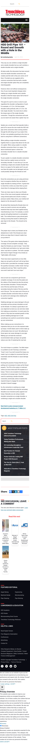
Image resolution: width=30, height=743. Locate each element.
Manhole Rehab (5, 595)
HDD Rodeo (4, 613)
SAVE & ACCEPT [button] (5, 742)
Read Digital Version (7, 631)
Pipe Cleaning (5, 598)
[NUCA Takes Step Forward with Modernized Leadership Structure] (24, 525)
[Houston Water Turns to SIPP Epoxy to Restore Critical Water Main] (5, 525)
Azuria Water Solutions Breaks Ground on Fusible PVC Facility (5, 566)
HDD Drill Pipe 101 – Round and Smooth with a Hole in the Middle (13, 49)
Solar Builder (18, 651)
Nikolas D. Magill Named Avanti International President (15, 539)
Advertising (4, 640)
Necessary (5, 726)
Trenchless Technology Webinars (11, 620)
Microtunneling (19, 595)
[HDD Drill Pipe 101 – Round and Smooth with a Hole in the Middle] (15, 33)
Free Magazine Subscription (9, 634)
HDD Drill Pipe (12, 416)
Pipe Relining (19, 598)
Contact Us (4, 643)
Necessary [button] (3, 724)
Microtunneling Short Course (9, 616)
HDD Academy (5, 610)
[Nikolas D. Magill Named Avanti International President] (15, 525)
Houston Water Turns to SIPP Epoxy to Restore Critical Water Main (5, 538)
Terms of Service (16, 662)
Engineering (18, 592)
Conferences (4, 637)
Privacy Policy (5, 662)
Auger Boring (4, 592)
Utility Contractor (18, 654)
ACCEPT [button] (12, 684)
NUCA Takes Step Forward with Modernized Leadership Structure (24, 538)
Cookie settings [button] (5, 684)
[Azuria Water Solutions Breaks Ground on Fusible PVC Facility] (5, 552)
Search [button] (19, 4)
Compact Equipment (7, 651)
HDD (5, 416)
